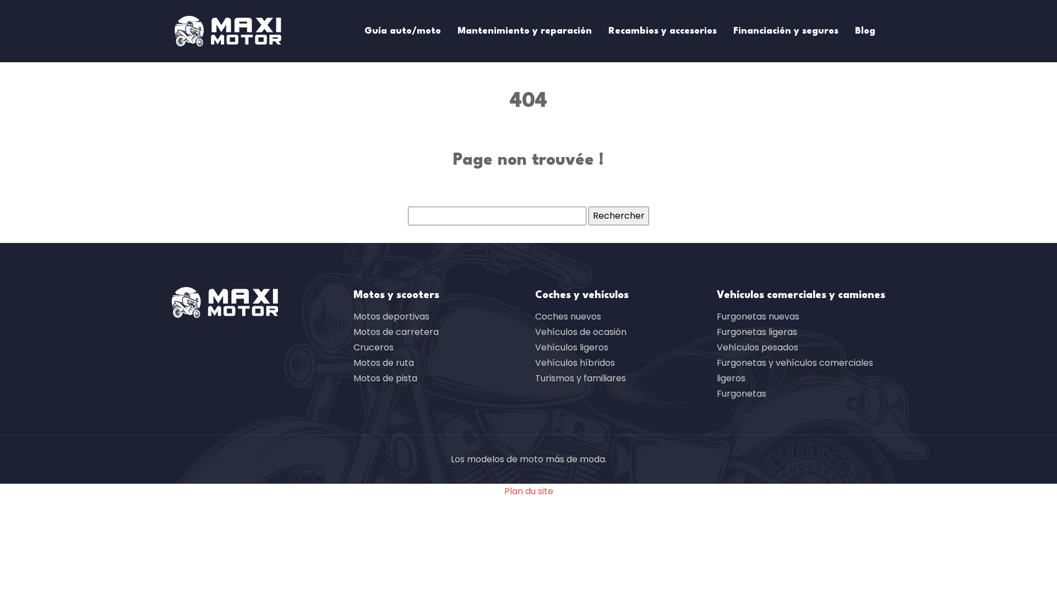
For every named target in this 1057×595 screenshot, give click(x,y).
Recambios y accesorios (662, 31)
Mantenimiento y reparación (524, 31)
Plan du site (528, 491)
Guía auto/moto (402, 31)
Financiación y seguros (785, 31)
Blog (865, 31)
